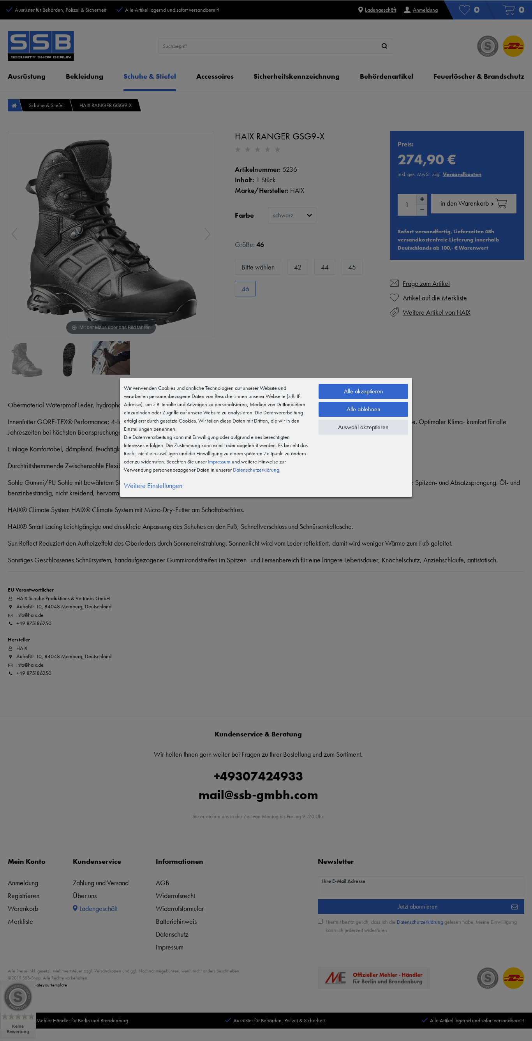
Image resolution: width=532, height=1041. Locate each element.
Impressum (219, 461)
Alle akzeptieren (363, 391)
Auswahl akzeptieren (363, 427)
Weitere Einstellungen (153, 485)
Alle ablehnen (364, 409)
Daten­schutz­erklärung (256, 469)
